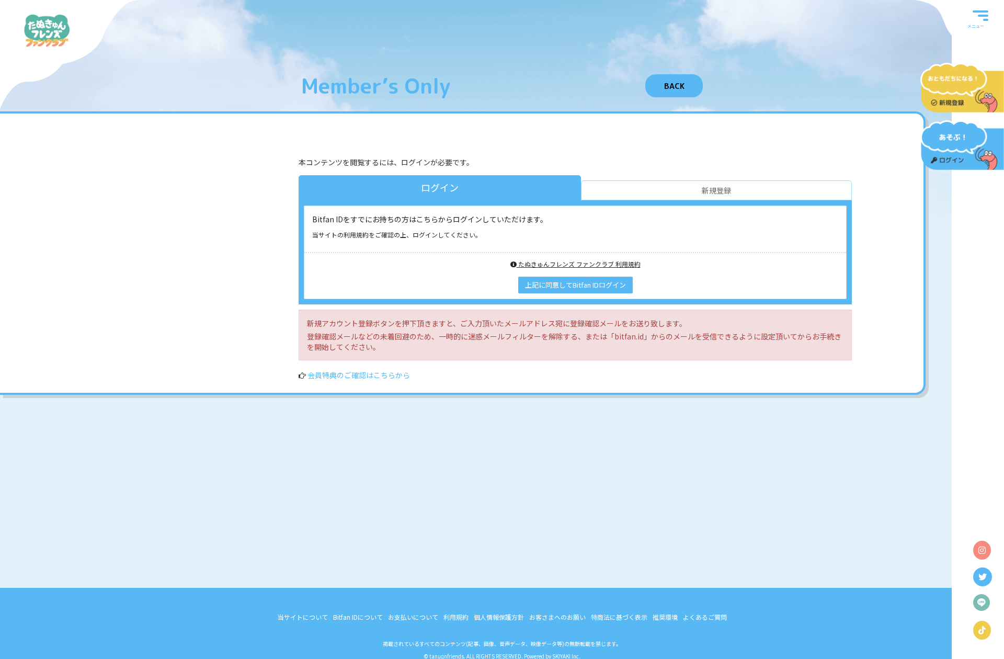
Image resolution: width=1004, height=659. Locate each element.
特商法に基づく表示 (619, 616)
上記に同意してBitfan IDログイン (575, 285)
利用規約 (456, 616)
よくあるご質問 (705, 616)
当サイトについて (303, 616)
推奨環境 (665, 616)
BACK (674, 86)
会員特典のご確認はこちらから (358, 375)
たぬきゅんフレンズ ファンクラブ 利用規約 (579, 263)
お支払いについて (413, 616)
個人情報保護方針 (499, 616)
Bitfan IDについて (358, 616)
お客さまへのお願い (557, 616)
